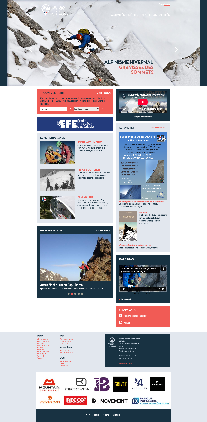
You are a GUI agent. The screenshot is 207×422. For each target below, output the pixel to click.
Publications (64, 365)
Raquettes (40, 350)
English (161, 4)
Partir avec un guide (89, 142)
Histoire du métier (88, 169)
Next (176, 49)
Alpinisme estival (42, 339)
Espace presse (64, 350)
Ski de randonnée (43, 352)
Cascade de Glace (43, 345)
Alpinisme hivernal (43, 341)
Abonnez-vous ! (125, 299)
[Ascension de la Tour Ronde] (75, 257)
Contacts (116, 415)
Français (167, 4)
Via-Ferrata (40, 356)
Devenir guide (85, 197)
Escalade (40, 347)
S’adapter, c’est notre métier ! (143, 116)
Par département (81, 109)
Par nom (44, 109)
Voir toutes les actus (159, 127)
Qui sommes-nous (66, 361)
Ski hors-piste (41, 354)
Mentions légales (92, 415)
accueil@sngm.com (125, 363)
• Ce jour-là (143, 212)
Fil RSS (127, 322)
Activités (118, 15)
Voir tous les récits (103, 230)
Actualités (161, 15)
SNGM (146, 15)
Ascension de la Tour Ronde (58, 285)
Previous (30, 49)
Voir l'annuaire (105, 93)
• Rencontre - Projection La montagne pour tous (134, 245)
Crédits (106, 415)
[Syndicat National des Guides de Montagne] (55, 9)
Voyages (40, 358)
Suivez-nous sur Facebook (135, 315)
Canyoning (40, 343)
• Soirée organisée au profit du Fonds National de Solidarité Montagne (141, 201)
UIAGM (62, 363)
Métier (133, 15)
